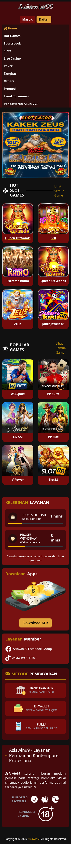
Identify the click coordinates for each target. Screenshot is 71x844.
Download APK (35, 622)
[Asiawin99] (35, 7)
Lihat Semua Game (59, 190)
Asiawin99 (34, 839)
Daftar (44, 19)
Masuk (27, 19)
